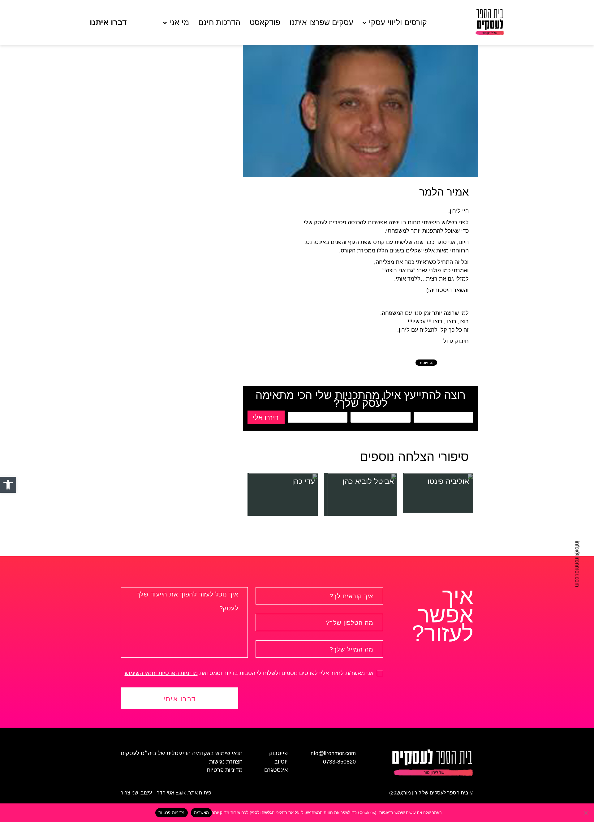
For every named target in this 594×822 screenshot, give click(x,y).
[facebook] (14, 547)
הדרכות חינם (219, 22)
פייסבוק (278, 753)
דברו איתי (179, 699)
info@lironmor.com (577, 564)
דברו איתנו (108, 22)
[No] (586, 813)
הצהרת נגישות (226, 762)
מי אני (179, 22)
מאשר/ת (201, 812)
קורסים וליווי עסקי (398, 22)
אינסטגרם (276, 770)
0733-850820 (339, 762)
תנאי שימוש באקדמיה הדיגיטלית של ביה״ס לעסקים (182, 753)
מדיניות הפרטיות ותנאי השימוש (161, 673)
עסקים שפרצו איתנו (321, 22)
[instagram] (14, 558)
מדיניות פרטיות (225, 770)
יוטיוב (281, 762)
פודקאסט (265, 22)
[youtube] (14, 569)
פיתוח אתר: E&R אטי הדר (184, 792)
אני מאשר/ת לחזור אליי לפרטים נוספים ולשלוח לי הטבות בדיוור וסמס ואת (250, 673)
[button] (8, 485)
